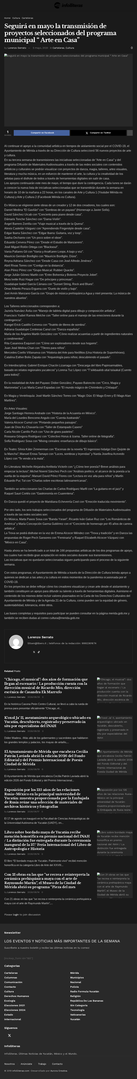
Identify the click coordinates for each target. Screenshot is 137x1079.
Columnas (10, 977)
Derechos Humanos (16, 996)
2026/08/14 (33, 854)
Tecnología (77, 1010)
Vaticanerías (78, 1014)
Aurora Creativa (58, 1071)
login (16, 914)
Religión (75, 996)
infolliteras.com (20, 1071)
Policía (74, 986)
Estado (8, 1014)
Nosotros (9, 1064)
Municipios (77, 977)
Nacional (75, 982)
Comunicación (13, 982)
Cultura (16, 18)
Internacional (12, 1019)
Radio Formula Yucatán (84, 991)
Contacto (10, 986)
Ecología (9, 1000)
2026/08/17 (33, 811)
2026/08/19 (33, 769)
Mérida (74, 972)
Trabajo (42, 1064)
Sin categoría (78, 1005)
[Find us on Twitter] (9, 1036)
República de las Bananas (86, 1000)
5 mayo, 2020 (40, 48)
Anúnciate (26, 1064)
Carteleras (27, 18)
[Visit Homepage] (68, 5)
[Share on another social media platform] (130, 133)
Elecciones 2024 (15, 1010)
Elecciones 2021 (14, 1005)
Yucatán (75, 1019)
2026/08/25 (33, 697)
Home (7, 18)
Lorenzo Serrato (17, 48)
